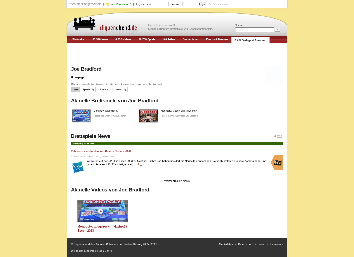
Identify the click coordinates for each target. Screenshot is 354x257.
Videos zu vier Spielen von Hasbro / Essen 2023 (101, 150)
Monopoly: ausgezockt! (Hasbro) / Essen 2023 (102, 228)
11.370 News (100, 39)
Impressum (276, 244)
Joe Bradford (106, 116)
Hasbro (96, 116)
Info (75, 89)
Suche (238, 25)
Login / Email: (144, 4)
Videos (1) (105, 89)
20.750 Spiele (147, 39)
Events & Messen (217, 39)
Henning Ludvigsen (176, 116)
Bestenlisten (191, 39)
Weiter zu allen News (177, 180)
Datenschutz (245, 244)
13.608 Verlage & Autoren (249, 40)
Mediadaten (226, 244)
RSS (279, 136)
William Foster (119, 116)
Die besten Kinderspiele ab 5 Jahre (91, 250)
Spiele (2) (88, 89)
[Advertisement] (177, 55)
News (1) (120, 89)
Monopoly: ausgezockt (105, 110)
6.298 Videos (123, 39)
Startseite (78, 39)
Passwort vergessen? (219, 4)
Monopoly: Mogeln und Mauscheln (179, 110)
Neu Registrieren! (120, 4)
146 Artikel (169, 39)
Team (261, 244)
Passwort (176, 4)
